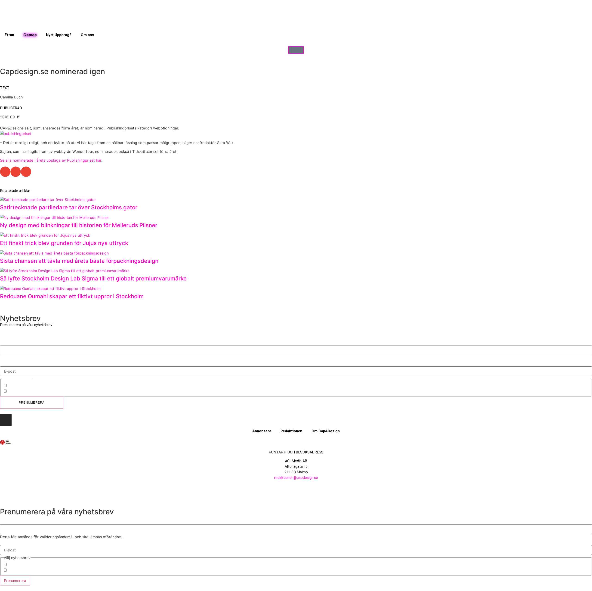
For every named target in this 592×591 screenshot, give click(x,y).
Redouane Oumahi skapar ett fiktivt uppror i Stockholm (72, 296)
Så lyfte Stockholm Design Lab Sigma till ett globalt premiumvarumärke (94, 278)
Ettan (9, 35)
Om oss (87, 35)
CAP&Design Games (25, 391)
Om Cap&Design (325, 431)
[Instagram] (6, 420)
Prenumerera (32, 402)
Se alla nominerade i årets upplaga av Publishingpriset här (50, 160)
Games (30, 34)
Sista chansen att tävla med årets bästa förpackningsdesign (79, 261)
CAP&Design (19, 386)
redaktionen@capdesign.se (296, 477)
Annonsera (261, 431)
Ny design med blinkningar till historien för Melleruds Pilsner (78, 225)
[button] (5, 172)
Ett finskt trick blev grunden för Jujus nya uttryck (64, 243)
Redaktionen (291, 431)
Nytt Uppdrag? (58, 35)
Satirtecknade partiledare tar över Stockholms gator (68, 207)
